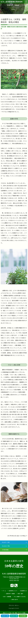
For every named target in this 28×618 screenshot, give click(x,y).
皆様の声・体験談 (10, 593)
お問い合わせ (14, 599)
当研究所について (13, 590)
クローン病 (3, 26)
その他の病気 (23, 616)
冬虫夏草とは (23, 590)
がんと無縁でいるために (20, 596)
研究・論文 (20, 593)
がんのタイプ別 (14, 616)
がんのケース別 (5, 616)
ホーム (4, 590)
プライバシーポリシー (14, 605)
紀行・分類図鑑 (7, 596)
